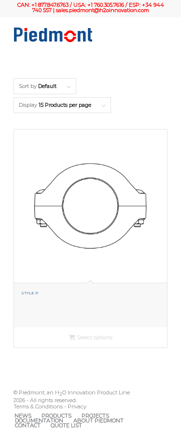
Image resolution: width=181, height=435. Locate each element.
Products (56, 415)
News (22, 415)
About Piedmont (98, 420)
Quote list (66, 425)
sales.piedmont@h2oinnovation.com (102, 10)
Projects (95, 415)
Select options (93, 337)
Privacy (77, 406)
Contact (28, 425)
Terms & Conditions (38, 406)
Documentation (39, 420)
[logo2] (75, 35)
